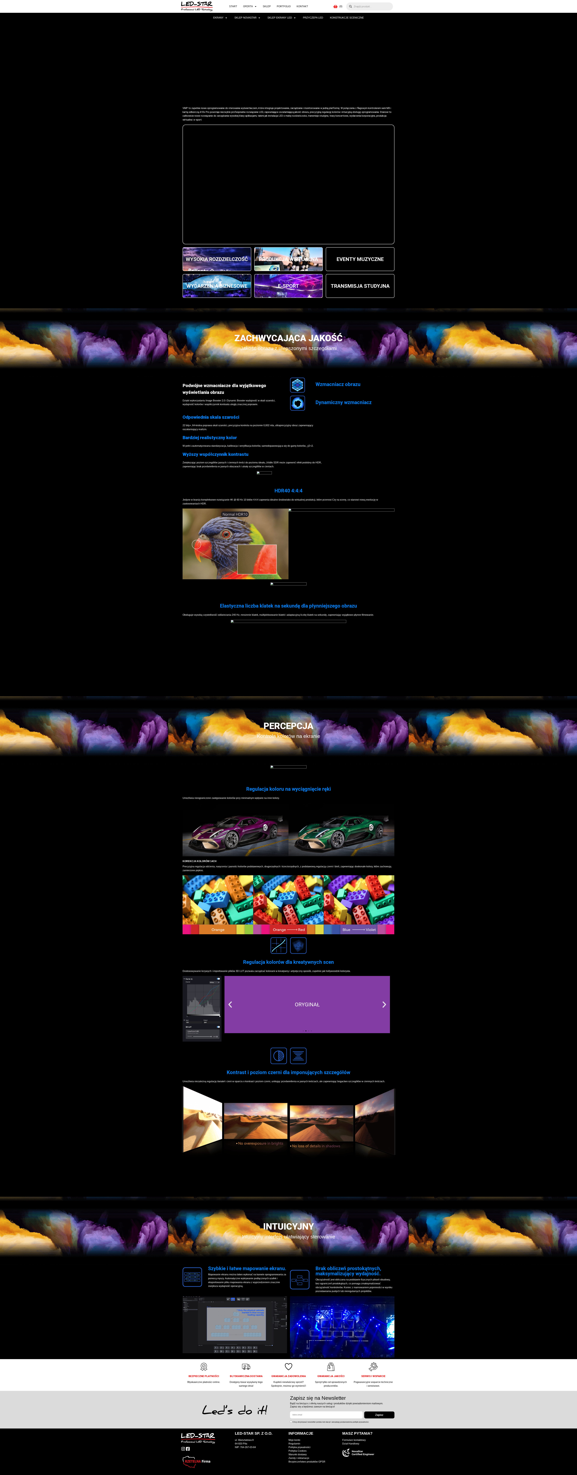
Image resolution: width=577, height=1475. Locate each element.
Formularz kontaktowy (354, 1440)
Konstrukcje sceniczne (347, 17)
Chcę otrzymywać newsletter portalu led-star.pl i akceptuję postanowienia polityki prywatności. (331, 1422)
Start (233, 6)
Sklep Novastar (245, 17)
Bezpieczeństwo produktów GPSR (306, 1461)
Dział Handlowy (350, 1443)
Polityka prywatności (299, 1447)
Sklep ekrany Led (279, 17)
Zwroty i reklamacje (298, 1458)
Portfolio (284, 6)
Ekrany (218, 17)
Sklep (267, 6)
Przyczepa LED (313, 17)
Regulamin (294, 1443)
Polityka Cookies (297, 1451)
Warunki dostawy (297, 1454)
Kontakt (302, 6)
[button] (230, 1004)
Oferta (248, 6)
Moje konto (294, 1440)
